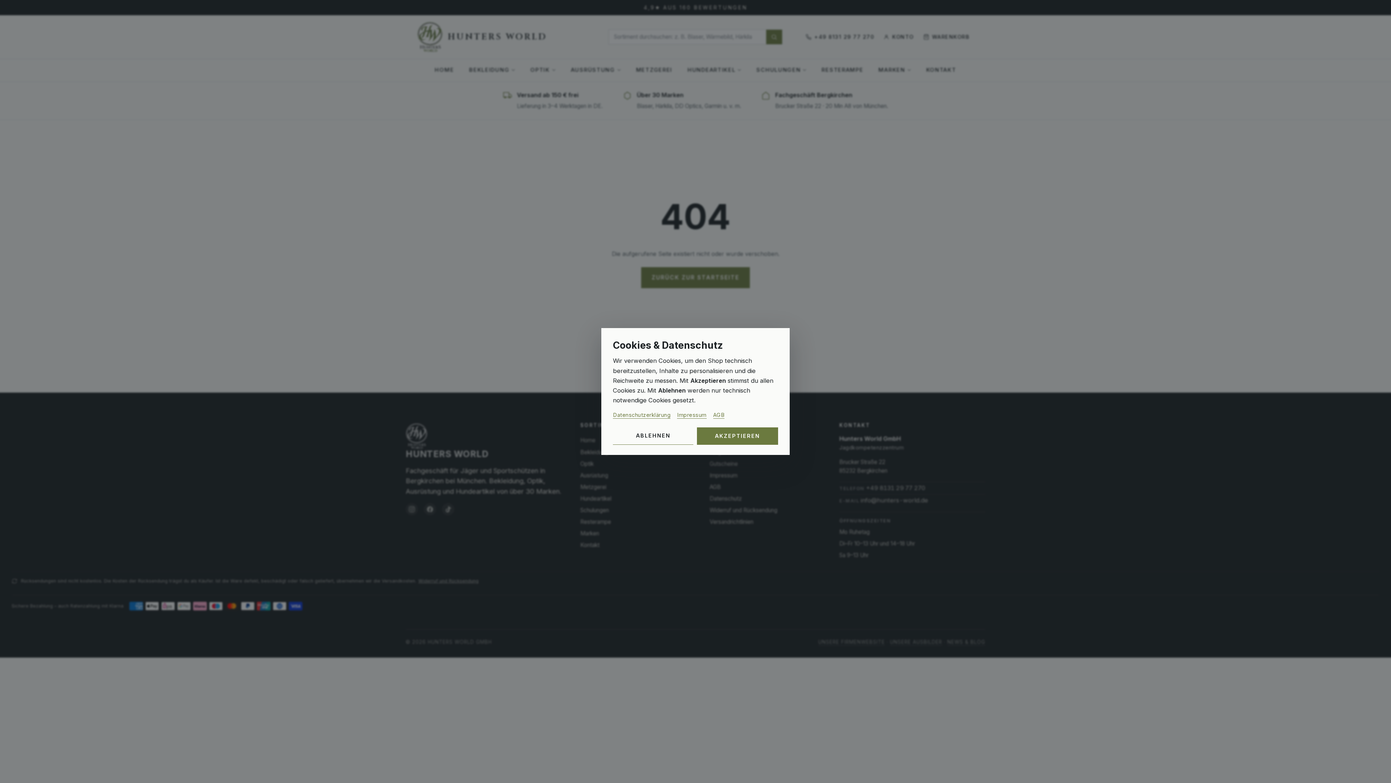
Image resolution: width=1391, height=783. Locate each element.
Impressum (692, 415)
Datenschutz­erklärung (642, 415)
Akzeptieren (737, 436)
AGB (719, 415)
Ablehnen (653, 435)
